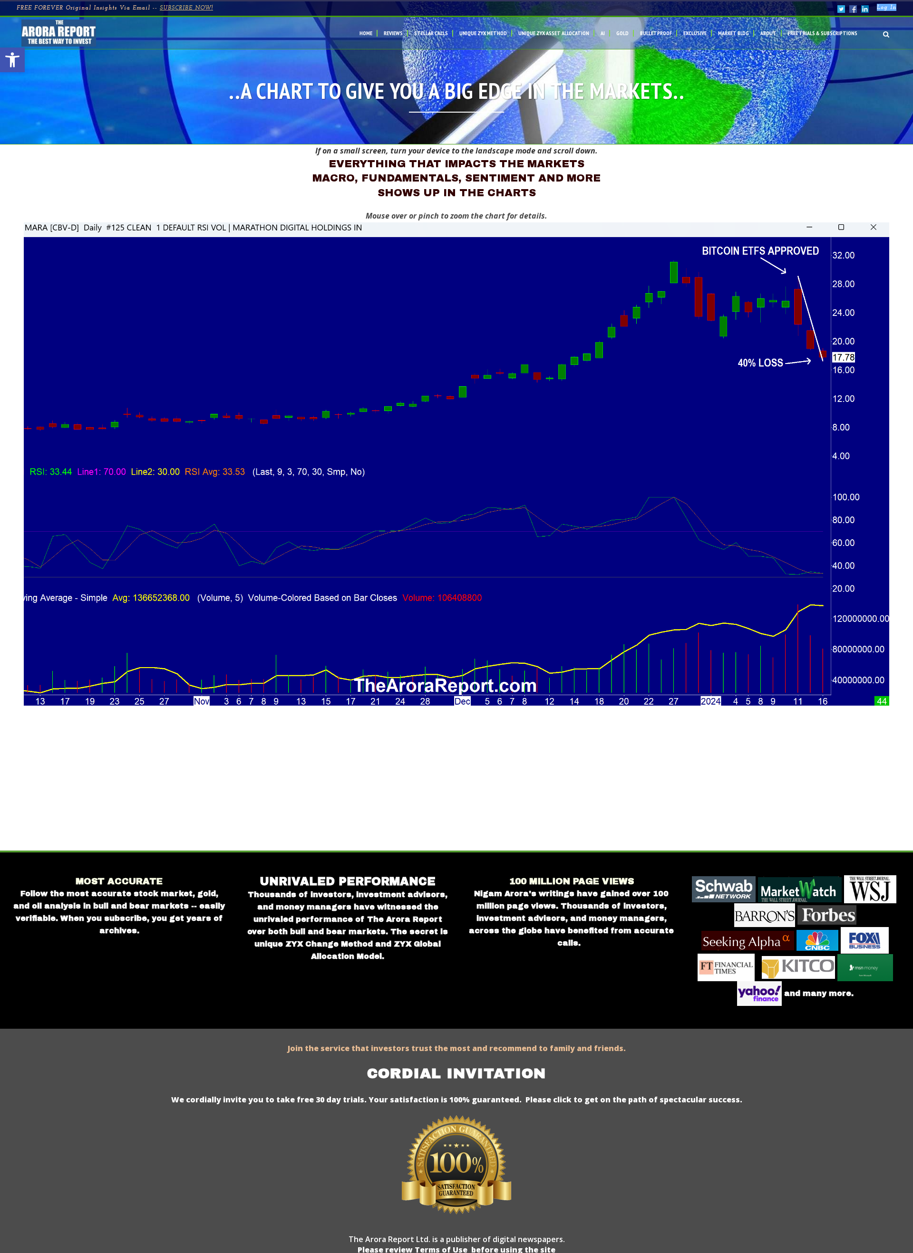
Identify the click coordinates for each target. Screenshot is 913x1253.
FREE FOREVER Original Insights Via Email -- (115, 8)
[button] (12, 60)
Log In (886, 7)
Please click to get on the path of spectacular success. (633, 1099)
